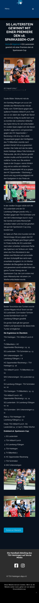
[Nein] (36, 592)
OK (19, 593)
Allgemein (16, 44)
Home (7, 44)
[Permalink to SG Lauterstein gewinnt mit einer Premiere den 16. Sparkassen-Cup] (19, 70)
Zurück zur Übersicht (13, 530)
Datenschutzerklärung (19, 598)
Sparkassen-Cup (18, 90)
